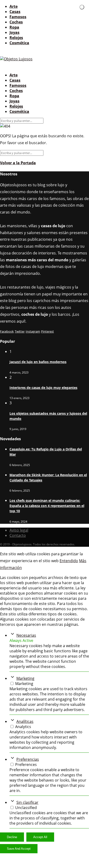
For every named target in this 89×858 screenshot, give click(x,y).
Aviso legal (18, 530)
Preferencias (27, 759)
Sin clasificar (27, 802)
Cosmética (19, 42)
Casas (14, 11)
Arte (13, 6)
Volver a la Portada (18, 162)
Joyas (14, 32)
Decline (12, 837)
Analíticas (24, 721)
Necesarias (26, 635)
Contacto (17, 535)
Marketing (25, 678)
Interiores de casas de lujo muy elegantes (43, 387)
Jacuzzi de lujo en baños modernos (37, 362)
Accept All (40, 837)
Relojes (16, 37)
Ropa (14, 27)
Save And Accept (19, 848)
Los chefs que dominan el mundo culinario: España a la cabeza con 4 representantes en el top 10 (46, 505)
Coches (16, 22)
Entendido (69, 560)
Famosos (17, 16)
